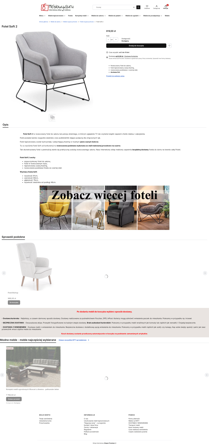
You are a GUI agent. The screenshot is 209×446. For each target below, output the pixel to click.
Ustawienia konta (45, 421)
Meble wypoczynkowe (70, 22)
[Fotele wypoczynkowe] (104, 230)
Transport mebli (134, 425)
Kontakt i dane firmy (91, 425)
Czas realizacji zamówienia (138, 429)
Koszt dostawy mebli (136, 427)
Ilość (108, 36)
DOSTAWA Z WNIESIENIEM (138, 423)
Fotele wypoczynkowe (87, 22)
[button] (138, 7)
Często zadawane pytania (138, 432)
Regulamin (87, 429)
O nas (86, 419)
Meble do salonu (56, 22)
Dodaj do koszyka (136, 46)
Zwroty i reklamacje (91, 427)
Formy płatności (134, 419)
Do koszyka (14, 302)
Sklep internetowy (104, 443)
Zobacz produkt (14, 399)
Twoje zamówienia (45, 419)
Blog (85, 434)
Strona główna (43, 22)
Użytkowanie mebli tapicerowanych (96, 421)
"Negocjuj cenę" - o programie (95, 423)
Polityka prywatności (91, 432)
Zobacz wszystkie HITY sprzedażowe (72, 340)
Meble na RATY (134, 421)
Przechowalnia (44, 423)
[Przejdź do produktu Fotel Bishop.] (35, 266)
